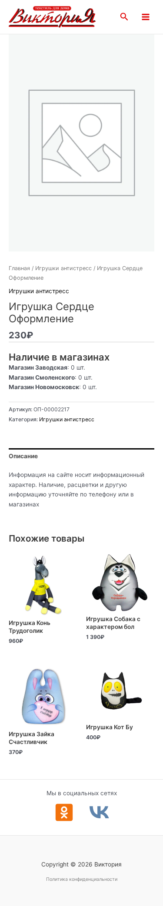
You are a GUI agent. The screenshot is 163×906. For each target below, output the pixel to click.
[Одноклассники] (64, 812)
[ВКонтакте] (99, 812)
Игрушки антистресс (63, 268)
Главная (19, 268)
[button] (124, 17)
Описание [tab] (23, 456)
